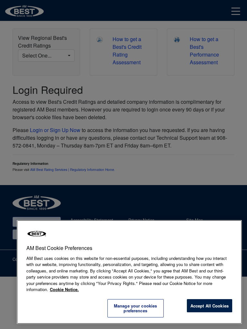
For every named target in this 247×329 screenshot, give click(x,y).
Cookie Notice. (64, 289)
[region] (129, 272)
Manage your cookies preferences (135, 308)
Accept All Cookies (209, 306)
